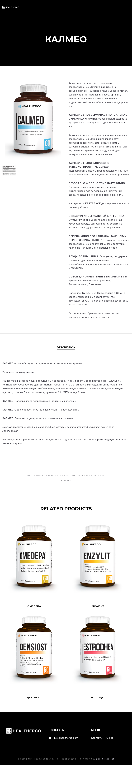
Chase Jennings (105, 759)
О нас (109, 737)
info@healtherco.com (66, 737)
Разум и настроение (91, 475)
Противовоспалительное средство (51, 475)
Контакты (97, 737)
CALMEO (67, 480)
